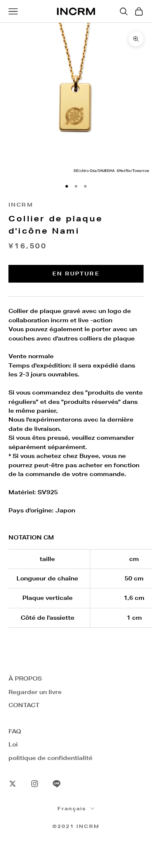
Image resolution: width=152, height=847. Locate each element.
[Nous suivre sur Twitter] (12, 783)
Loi (13, 744)
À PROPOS (25, 678)
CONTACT (24, 705)
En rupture (76, 273)
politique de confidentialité (50, 758)
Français (71, 808)
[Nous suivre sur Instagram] (34, 783)
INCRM (20, 204)
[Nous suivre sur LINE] (56, 783)
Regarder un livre (35, 692)
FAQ (14, 731)
